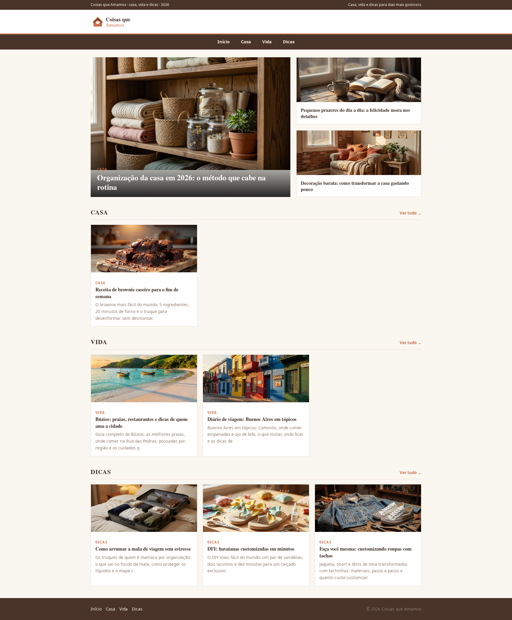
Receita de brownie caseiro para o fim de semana (136, 293)
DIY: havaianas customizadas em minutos (251, 548)
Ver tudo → (410, 213)
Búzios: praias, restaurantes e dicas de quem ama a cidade (141, 422)
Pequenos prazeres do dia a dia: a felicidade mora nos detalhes (355, 113)
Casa (246, 41)
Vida (267, 41)
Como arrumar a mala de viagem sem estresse (143, 548)
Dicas (289, 41)
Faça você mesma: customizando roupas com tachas (365, 552)
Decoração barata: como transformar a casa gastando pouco (355, 186)
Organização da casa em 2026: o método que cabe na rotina (181, 182)
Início (223, 41)
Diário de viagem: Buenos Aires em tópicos (252, 419)
